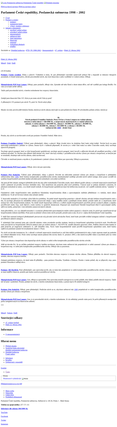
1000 (59, 128)
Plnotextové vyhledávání (12, 379)
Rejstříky (8, 360)
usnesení (13, 42)
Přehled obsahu (11, 346)
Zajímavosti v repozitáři (14, 362)
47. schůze (59, 50)
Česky (7, 372)
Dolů (9, 63)
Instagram (4, 424)
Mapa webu (9, 391)
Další (13, 63)
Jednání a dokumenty (13, 28)
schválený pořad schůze (18, 32)
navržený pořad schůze (18, 30)
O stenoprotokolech (12, 334)
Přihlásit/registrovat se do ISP (11, 384)
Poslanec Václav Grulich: (11, 75)
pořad (16, 323)
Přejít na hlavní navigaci (9, 7)
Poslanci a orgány (11, 20)
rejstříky (13, 46)
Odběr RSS (9, 395)
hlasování (13, 40)
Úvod (7, 18)
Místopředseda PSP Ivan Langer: (14, 85)
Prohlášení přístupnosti (13, 397)
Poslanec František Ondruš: (12, 143)
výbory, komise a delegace (19, 26)
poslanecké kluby (16, 24)
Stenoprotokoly (47, 50)
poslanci (13, 22)
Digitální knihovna (18, 50)
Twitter (3, 420)
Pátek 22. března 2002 (72, 50)
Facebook (4, 416)
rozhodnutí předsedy (17, 44)
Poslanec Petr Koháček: (10, 175)
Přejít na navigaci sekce (27, 7)
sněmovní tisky (15, 36)
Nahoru (10, 313)
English (3, 368)
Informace (9, 358)
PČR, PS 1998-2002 (33, 50)
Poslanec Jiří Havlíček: (10, 270)
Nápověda (9, 393)
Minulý (3, 63)
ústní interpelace (16, 38)
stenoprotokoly (15, 34)
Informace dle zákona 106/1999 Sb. (14, 409)
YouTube (4, 412)
